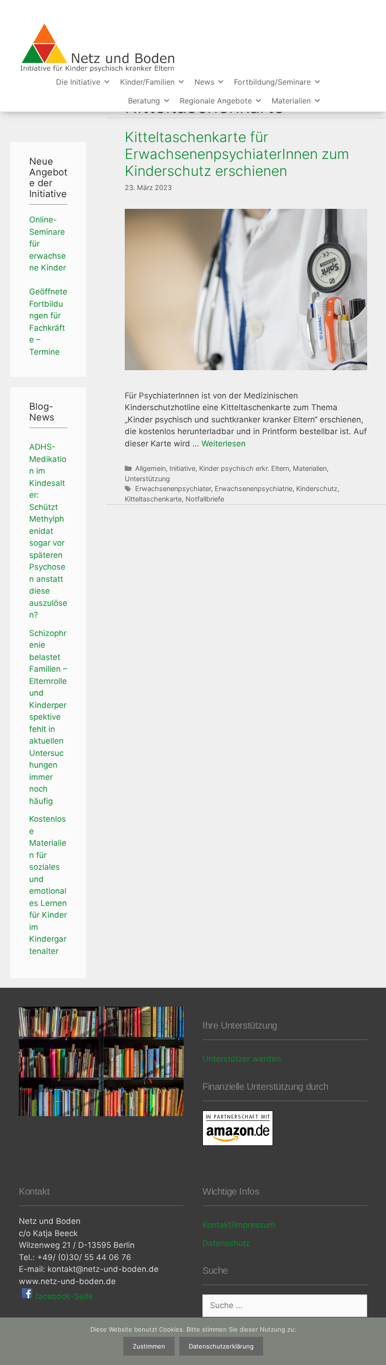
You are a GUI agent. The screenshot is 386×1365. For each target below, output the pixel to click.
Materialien (291, 100)
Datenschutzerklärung (221, 1346)
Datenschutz (226, 1243)
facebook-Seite (63, 1296)
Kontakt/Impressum (238, 1225)
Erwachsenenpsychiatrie (253, 488)
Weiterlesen (223, 443)
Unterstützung (147, 479)
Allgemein (150, 468)
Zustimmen (149, 1346)
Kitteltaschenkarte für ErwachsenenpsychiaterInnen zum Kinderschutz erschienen (237, 153)
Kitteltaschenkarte (153, 499)
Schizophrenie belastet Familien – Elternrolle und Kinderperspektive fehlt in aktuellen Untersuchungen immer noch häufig (48, 717)
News (204, 82)
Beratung (144, 100)
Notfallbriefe (204, 499)
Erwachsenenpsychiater (173, 488)
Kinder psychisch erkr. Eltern (244, 468)
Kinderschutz (317, 488)
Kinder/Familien (147, 82)
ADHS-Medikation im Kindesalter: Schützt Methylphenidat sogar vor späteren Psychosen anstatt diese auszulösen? (48, 530)
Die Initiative (78, 82)
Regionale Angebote (216, 100)
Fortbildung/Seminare (272, 82)
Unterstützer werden (241, 1058)
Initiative (182, 468)
